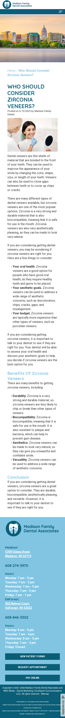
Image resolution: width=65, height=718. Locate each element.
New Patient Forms (32, 656)
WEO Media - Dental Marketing (18, 690)
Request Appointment (32, 667)
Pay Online (32, 677)
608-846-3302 (16, 617)
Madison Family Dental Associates (42, 687)
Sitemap (45, 693)
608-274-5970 (16, 565)
